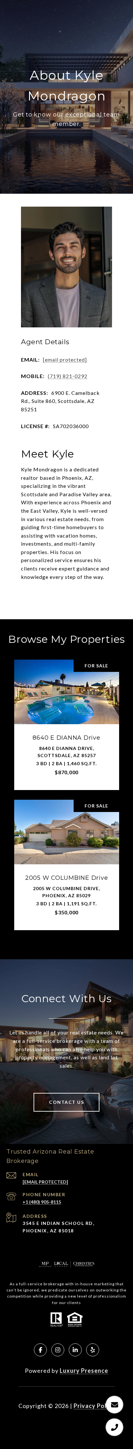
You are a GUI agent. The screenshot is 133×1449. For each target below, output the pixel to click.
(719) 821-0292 (67, 376)
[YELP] (92, 1349)
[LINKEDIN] (75, 1349)
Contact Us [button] (66, 1102)
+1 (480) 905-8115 (42, 1202)
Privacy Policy (94, 1405)
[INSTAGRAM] (57, 1349)
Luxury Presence (84, 1370)
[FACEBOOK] (40, 1349)
